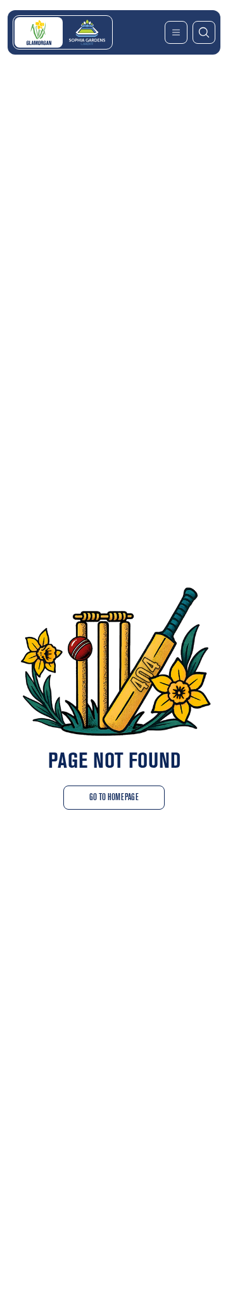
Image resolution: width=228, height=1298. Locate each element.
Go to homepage (114, 797)
